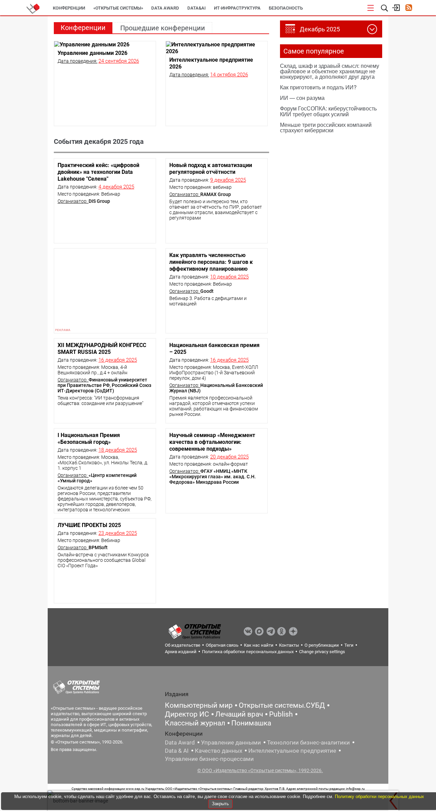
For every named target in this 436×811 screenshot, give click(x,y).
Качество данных (218, 750)
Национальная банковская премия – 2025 (214, 348)
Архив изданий (181, 651)
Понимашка (251, 723)
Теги (349, 645)
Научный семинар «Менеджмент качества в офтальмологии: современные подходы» (212, 442)
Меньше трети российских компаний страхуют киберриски (326, 127)
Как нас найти (259, 645)
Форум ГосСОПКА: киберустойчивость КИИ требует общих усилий (328, 111)
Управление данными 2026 (92, 53)
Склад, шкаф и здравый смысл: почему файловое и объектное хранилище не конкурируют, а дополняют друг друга (329, 71)
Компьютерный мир (199, 705)
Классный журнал (195, 723)
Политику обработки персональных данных (379, 796)
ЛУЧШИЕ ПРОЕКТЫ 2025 (89, 525)
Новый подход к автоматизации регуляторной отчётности (210, 168)
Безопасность (286, 8)
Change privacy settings (322, 651)
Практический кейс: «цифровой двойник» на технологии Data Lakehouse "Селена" (98, 172)
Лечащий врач (239, 714)
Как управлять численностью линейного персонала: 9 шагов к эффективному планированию (211, 262)
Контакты (289, 645)
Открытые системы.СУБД (282, 705)
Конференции (69, 8)
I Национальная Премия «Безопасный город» (89, 438)
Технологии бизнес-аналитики (308, 742)
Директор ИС (187, 714)
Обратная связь (222, 645)
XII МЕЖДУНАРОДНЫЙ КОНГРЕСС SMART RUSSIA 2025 (102, 348)
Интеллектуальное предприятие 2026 (211, 63)
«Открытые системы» (118, 8)
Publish (281, 714)
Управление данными (231, 742)
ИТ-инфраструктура (237, 8)
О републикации (322, 645)
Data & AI (177, 750)
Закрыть (220, 803)
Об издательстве (182, 645)
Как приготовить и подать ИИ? (318, 87)
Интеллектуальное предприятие (292, 750)
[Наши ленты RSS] (408, 8)
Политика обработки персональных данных (248, 651)
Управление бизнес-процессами (209, 758)
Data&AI (196, 8)
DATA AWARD (165, 8)
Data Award (180, 742)
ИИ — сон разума (302, 98)
